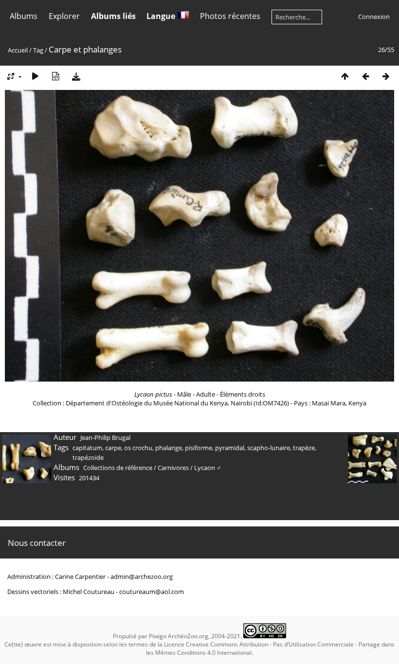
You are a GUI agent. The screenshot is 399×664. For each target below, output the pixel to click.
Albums (23, 16)
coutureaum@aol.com (151, 591)
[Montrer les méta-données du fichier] (55, 76)
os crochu (138, 447)
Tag (38, 50)
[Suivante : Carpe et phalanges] (386, 76)
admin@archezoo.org (141, 576)
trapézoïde (88, 457)
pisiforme (198, 447)
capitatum (87, 447)
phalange (168, 447)
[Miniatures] (345, 76)
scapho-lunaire (268, 447)
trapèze (304, 447)
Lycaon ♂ (207, 467)
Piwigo (157, 636)
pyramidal (229, 447)
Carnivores (173, 467)
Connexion (374, 16)
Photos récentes (230, 16)
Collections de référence (117, 467)
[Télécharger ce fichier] (76, 76)
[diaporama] (35, 76)
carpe (113, 447)
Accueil (18, 50)
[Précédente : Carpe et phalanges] (365, 76)
